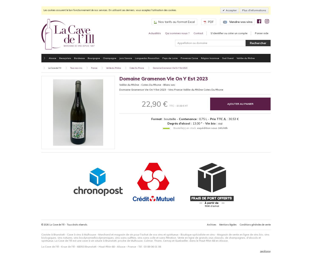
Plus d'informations (254, 10)
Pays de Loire (170, 58)
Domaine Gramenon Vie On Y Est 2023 (170, 68)
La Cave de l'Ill (54, 68)
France (94, 68)
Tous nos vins (76, 68)
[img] (259, 21)
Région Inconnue (210, 58)
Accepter (231, 10)
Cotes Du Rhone (137, 68)
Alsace (52, 58)
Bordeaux (79, 58)
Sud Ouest (228, 58)
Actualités (155, 33)
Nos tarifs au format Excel (176, 22)
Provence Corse (189, 58)
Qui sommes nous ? (177, 33)
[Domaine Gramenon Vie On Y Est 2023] (78, 112)
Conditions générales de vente (255, 224)
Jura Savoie (125, 58)
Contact (198, 33)
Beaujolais (65, 58)
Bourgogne (94, 58)
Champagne (109, 58)
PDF (211, 22)
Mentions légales (227, 224)
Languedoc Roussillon (147, 58)
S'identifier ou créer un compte (229, 33)
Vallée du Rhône (246, 58)
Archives (211, 224)
